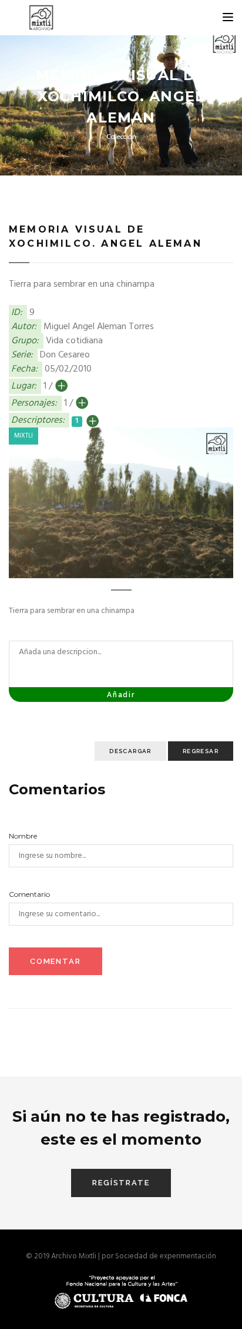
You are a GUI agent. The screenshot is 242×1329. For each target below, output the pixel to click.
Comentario (29, 894)
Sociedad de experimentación (165, 1256)
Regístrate (120, 1182)
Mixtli (23, 435)
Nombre (23, 835)
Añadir (121, 695)
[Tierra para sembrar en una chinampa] (121, 503)
